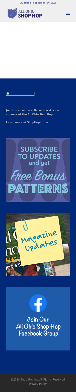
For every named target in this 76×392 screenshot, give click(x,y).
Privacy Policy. (38, 384)
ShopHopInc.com (39, 122)
